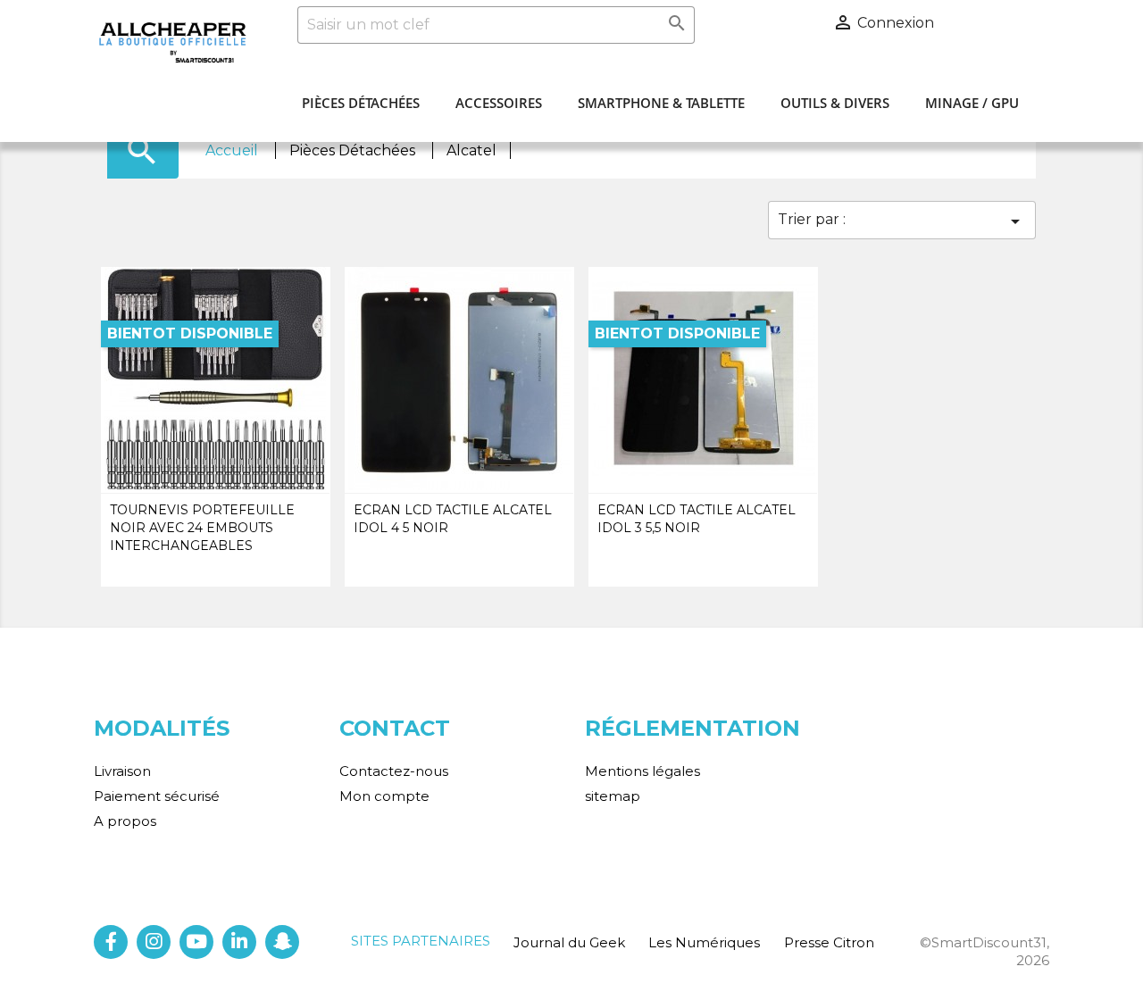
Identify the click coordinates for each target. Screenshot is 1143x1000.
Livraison (122, 770)
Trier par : (902, 221)
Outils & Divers (834, 103)
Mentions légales (642, 770)
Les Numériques (704, 942)
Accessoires (498, 103)
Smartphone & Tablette (661, 103)
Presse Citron (829, 942)
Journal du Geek (569, 942)
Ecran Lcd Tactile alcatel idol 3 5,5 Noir (696, 519)
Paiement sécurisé (157, 796)
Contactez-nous (393, 770)
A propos (125, 820)
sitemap (612, 796)
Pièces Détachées (361, 103)
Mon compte (384, 796)
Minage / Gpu (972, 103)
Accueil (233, 150)
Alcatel (471, 150)
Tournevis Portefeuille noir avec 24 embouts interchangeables (202, 528)
